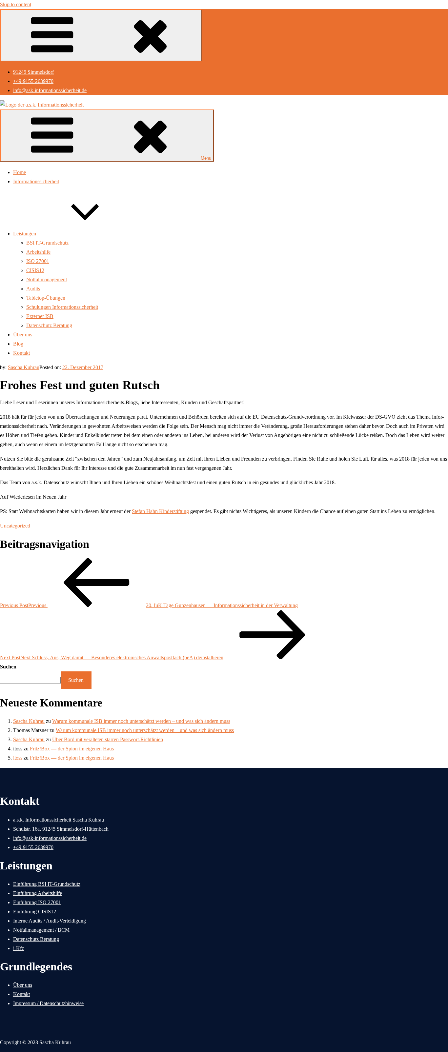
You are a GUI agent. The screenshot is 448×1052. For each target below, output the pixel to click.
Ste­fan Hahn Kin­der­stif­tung (160, 511)
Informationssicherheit (36, 181)
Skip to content (15, 4)
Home (19, 172)
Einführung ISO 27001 (37, 902)
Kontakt (21, 353)
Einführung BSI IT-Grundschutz (46, 884)
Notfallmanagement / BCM (41, 930)
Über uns (22, 334)
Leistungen (24, 233)
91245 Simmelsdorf (33, 72)
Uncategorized (15, 525)
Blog (18, 344)
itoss (17, 758)
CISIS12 (35, 270)
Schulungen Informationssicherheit (62, 307)
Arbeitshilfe (38, 252)
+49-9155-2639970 (33, 81)
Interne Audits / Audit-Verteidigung (49, 920)
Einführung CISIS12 (34, 911)
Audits (33, 288)
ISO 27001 (37, 261)
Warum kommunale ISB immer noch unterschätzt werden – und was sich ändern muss (141, 721)
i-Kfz (18, 948)
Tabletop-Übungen (45, 298)
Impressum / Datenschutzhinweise (48, 1003)
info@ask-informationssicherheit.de (50, 90)
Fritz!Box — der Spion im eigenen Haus (72, 748)
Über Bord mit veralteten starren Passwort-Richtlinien (107, 739)
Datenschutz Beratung (49, 325)
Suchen (8, 666)
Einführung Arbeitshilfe (37, 893)
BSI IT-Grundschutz (47, 243)
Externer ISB (39, 316)
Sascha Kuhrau (23, 367)
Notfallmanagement (46, 279)
